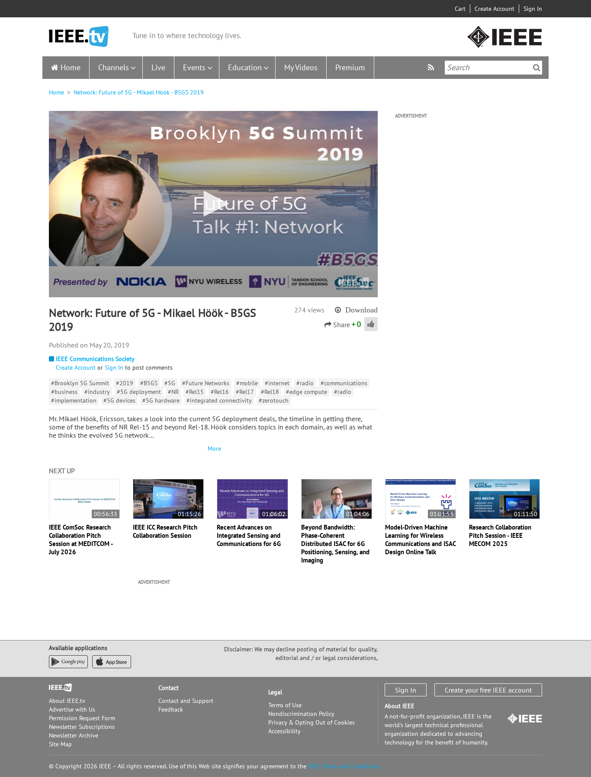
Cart (460, 9)
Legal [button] (275, 692)
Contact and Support (185, 701)
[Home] (79, 36)
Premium (350, 67)
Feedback (170, 709)
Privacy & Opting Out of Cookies (311, 722)
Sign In (533, 9)
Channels (113, 67)
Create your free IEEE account (488, 690)
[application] (213, 204)
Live (158, 67)
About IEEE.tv (67, 701)
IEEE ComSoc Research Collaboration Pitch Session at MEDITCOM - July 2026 (80, 539)
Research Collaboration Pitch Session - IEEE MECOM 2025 (500, 535)
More (213, 448)
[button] (213, 204)
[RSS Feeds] (432, 67)
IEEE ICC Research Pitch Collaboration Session (165, 531)
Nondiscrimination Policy (301, 714)
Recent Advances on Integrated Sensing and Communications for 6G (249, 535)
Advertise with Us (72, 709)
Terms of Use (285, 705)
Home (70, 67)
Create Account (494, 9)
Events (194, 67)
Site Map (60, 744)
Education (245, 67)
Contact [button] (168, 688)
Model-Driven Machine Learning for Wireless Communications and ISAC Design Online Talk (420, 539)
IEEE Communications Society (95, 359)
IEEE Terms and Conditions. (344, 766)
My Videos (301, 67)
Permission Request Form (82, 718)
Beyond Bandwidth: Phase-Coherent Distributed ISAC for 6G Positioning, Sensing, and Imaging (335, 543)
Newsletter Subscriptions (82, 727)
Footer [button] (57, 688)
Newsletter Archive (73, 735)
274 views (309, 310)
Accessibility (284, 731)
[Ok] (536, 68)
